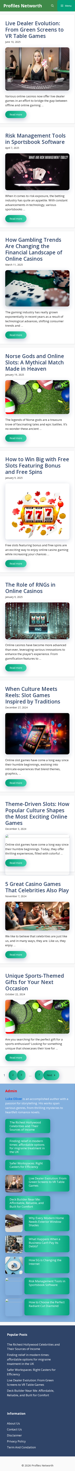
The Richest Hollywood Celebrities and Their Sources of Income (25, 1126)
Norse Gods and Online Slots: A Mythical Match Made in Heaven (34, 362)
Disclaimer (14, 1435)
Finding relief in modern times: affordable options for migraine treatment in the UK (27, 1146)
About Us (13, 1423)
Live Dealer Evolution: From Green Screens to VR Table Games (34, 29)
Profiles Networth (22, 6)
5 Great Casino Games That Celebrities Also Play (37, 887)
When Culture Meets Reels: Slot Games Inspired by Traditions (32, 695)
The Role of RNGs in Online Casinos (30, 588)
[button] (52, 5)
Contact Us (14, 1429)
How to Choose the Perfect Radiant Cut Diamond (47, 1304)
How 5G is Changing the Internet (45, 1262)
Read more (16, 114)
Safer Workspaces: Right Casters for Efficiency (26, 1165)
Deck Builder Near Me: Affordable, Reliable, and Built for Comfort (27, 1203)
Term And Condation (21, 1447)
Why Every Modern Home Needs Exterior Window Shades (46, 1221)
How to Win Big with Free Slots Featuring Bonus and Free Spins (37, 465)
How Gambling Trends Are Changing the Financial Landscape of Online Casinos (33, 249)
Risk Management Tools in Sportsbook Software (35, 138)
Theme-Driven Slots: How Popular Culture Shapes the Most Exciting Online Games (37, 813)
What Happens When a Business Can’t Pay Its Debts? (44, 1242)
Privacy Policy (16, 1441)
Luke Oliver (13, 1099)
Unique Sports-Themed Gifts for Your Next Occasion (34, 982)
